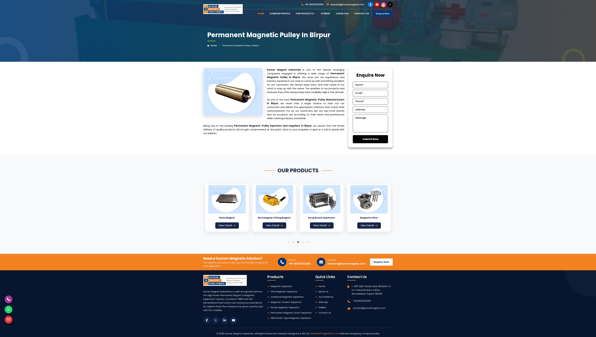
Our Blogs (342, 13)
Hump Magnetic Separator (285, 307)
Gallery (322, 307)
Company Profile (280, 13)
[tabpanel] (227, 208)
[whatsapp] (8, 309)
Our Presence (326, 296)
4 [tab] (302, 242)
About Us (323, 291)
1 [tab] (288, 242)
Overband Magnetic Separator (287, 296)
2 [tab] (293, 242)
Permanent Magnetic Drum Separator (291, 312)
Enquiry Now (382, 13)
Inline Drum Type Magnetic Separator (291, 318)
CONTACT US (361, 13)
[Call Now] (8, 299)
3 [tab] (298, 242)
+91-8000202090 (314, 4)
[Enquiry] (8, 319)
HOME (260, 13)
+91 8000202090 (362, 300)
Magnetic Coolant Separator (286, 302)
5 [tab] (307, 242)
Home (213, 45)
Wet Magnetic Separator (284, 291)
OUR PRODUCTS (304, 13)
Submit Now (370, 139)
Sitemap (325, 13)
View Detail (225, 225)
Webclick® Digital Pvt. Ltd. (324, 333)
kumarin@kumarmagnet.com (347, 4)
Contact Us (325, 312)
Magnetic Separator (281, 286)
